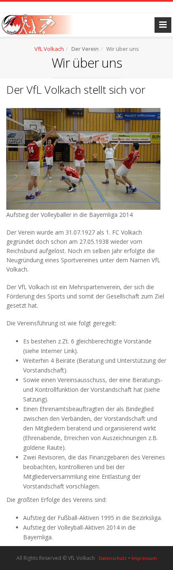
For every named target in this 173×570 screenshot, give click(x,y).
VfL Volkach (49, 49)
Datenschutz (113, 558)
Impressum (144, 558)
